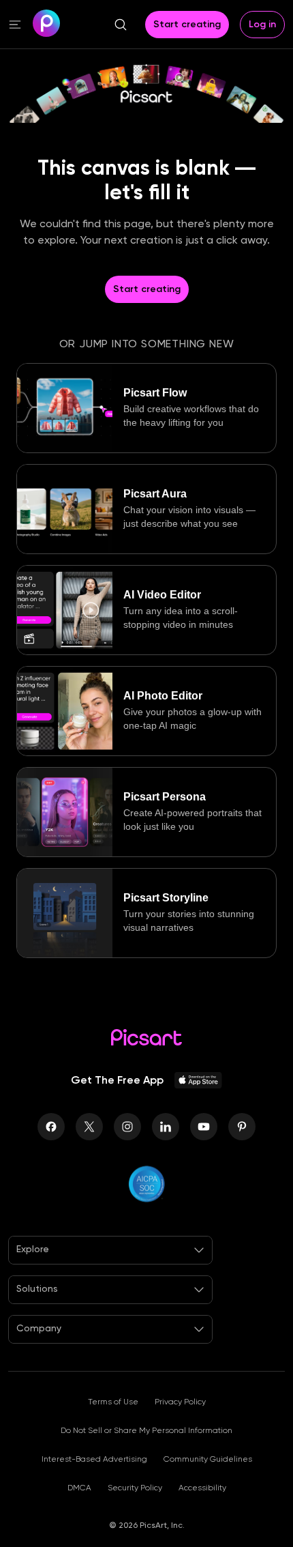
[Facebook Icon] (51, 1126)
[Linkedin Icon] (165, 1126)
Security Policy (135, 1487)
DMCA (79, 1487)
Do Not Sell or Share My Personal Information (146, 1430)
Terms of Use (113, 1401)
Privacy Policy (180, 1401)
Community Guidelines (208, 1459)
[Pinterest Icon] (242, 1126)
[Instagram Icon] (127, 1126)
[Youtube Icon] (203, 1126)
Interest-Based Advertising (94, 1459)
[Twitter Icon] (89, 1126)
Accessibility (202, 1487)
